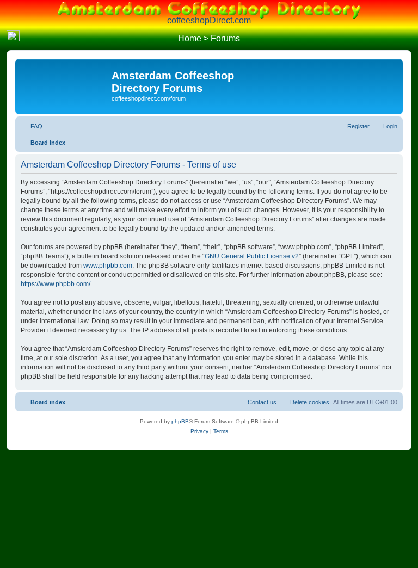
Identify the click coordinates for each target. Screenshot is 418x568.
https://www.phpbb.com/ (55, 284)
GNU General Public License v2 (252, 256)
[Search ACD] (29, 39)
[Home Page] (13, 38)
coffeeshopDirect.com (209, 20)
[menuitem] (31, 126)
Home (189, 38)
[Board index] (65, 78)
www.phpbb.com (107, 265)
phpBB (180, 421)
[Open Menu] (404, 39)
